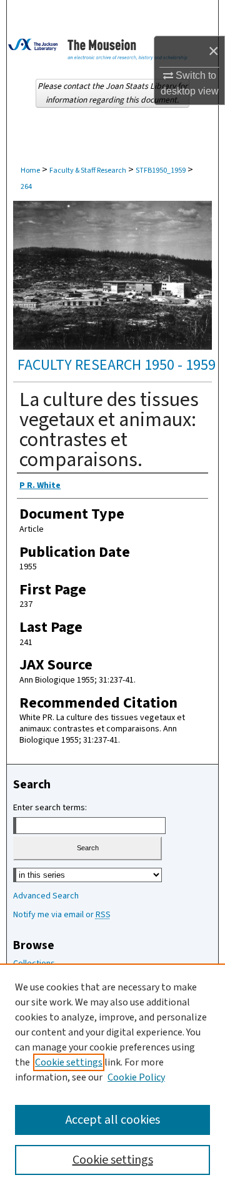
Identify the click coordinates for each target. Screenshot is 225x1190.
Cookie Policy (136, 1077)
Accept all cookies (113, 1120)
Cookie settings (68, 1062)
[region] (112, 1077)
